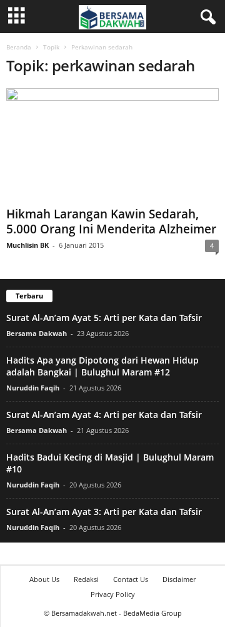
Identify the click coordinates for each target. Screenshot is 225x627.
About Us (44, 579)
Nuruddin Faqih (32, 387)
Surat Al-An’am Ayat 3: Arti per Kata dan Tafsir (104, 511)
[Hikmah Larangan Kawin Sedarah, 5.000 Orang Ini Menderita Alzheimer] (112, 144)
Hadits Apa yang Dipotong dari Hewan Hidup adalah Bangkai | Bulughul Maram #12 (102, 366)
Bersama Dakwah (36, 333)
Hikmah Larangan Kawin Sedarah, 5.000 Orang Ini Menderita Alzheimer (111, 221)
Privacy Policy (113, 594)
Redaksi (86, 579)
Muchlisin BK (27, 245)
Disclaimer (179, 579)
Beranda (18, 47)
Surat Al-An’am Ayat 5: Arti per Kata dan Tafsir (104, 318)
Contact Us (130, 579)
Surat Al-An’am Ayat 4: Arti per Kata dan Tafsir (104, 415)
